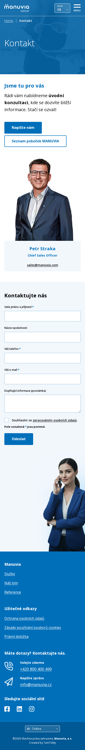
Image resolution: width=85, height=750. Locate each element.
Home (8, 21)
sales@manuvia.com (42, 265)
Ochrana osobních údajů (24, 618)
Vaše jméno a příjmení (19, 307)
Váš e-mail (11, 370)
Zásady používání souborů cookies (32, 627)
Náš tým (11, 583)
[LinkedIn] (19, 710)
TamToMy (50, 743)
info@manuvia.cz (36, 684)
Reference (12, 592)
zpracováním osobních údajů (55, 420)
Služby (9, 573)
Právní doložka (16, 636)
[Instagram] (31, 710)
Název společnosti (15, 328)
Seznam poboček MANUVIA (35, 141)
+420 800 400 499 (36, 669)
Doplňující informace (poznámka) (25, 391)
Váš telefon (12, 349)
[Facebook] (7, 710)
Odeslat (19, 438)
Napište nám (23, 127)
